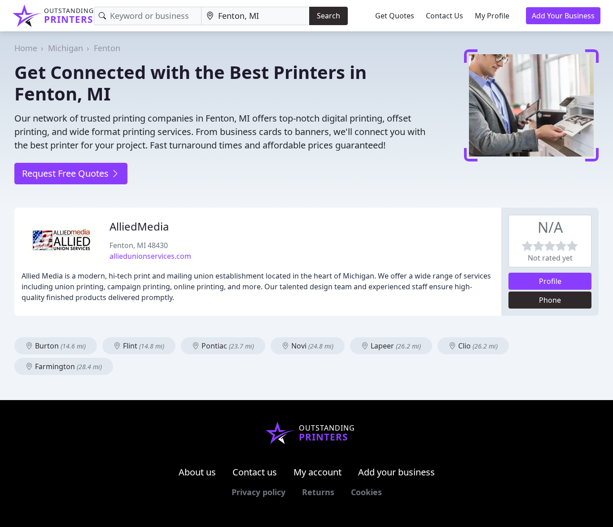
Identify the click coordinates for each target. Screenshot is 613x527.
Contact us (254, 472)
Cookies (366, 492)
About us (197, 472)
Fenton (107, 48)
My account (317, 472)
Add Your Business (563, 16)
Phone (550, 300)
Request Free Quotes (66, 173)
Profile (550, 281)
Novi (311, 346)
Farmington (67, 366)
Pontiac (227, 346)
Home (25, 48)
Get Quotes (394, 16)
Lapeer (395, 346)
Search (328, 16)
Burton (59, 346)
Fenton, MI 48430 (138, 245)
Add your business (396, 472)
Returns (318, 492)
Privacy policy (258, 492)
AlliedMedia (139, 226)
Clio (477, 346)
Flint (142, 346)
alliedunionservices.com (150, 256)
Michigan (65, 48)
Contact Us (444, 16)
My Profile (492, 16)
